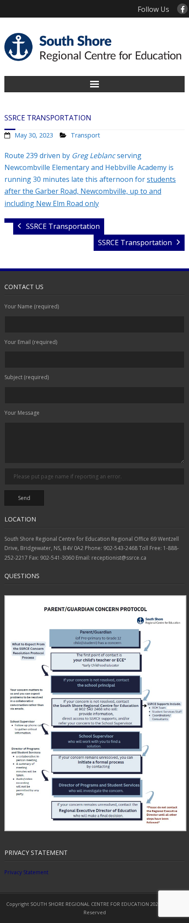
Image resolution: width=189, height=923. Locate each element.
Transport (85, 135)
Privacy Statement (26, 872)
